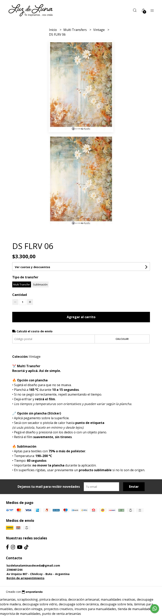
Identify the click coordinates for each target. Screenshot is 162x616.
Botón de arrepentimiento (25, 578)
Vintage (99, 30)
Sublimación (40, 284)
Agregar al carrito (81, 317)
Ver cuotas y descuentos (32, 267)
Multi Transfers (75, 30)
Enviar (134, 486)
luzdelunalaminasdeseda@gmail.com (33, 565)
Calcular (122, 339)
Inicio (53, 30)
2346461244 (14, 569)
